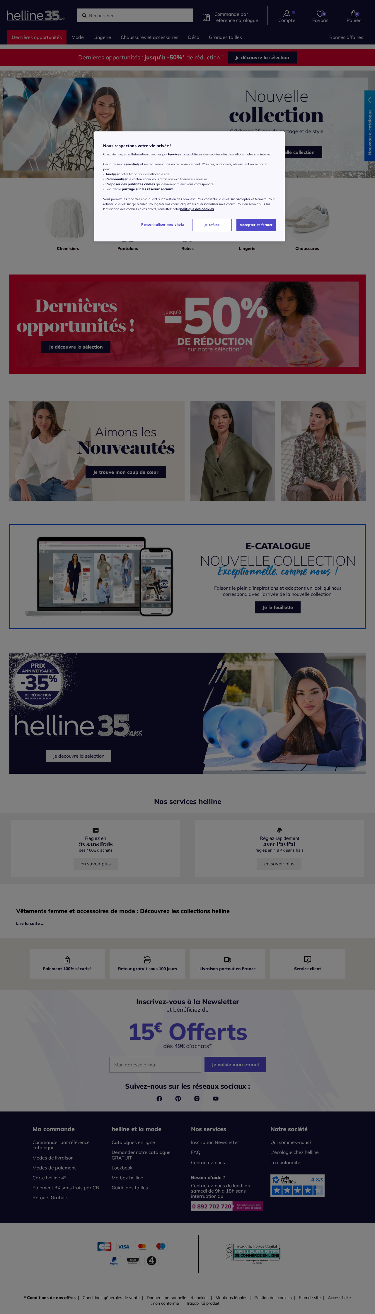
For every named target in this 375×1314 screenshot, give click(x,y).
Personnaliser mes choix (162, 224)
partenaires (171, 154)
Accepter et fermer (256, 225)
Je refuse (212, 225)
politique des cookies (197, 209)
